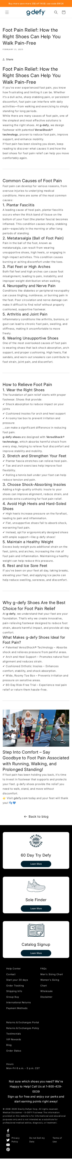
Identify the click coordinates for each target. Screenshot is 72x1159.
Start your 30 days (17, 979)
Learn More (36, 864)
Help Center (13, 968)
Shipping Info (14, 991)
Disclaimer (46, 996)
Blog (9, 1045)
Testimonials (13, 1033)
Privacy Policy (16, 1140)
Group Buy (12, 996)
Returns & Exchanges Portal (22, 1022)
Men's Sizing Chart (51, 974)
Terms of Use (57, 1140)
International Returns (18, 1002)
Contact (10, 974)
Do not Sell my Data (37, 1140)
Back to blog (38, 816)
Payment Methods (16, 1008)
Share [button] (9, 59)
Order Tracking (15, 985)
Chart (43, 985)
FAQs (43, 968)
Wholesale (46, 991)
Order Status (13, 1050)
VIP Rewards (13, 1039)
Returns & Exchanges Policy (22, 1028)
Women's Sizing (49, 979)
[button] (7, 12)
